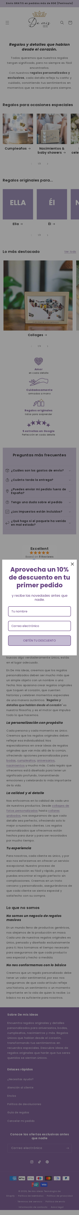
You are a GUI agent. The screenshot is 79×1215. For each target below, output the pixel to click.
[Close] (72, 564)
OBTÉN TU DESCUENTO (39, 640)
